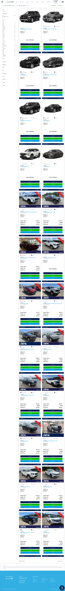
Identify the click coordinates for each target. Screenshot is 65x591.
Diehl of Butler (22, 52)
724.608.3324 (38, 52)
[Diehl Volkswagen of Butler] (2, 2)
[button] (40, 16)
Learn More (30, 49)
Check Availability (30, 92)
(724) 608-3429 (55, 1)
